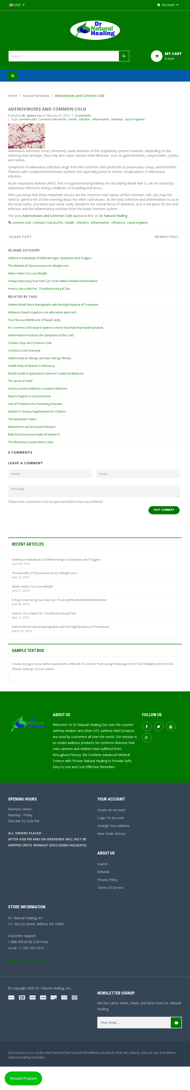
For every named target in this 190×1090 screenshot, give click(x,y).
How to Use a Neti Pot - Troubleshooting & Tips (39, 289)
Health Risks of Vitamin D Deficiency (31, 366)
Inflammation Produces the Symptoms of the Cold (40, 335)
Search (102, 864)
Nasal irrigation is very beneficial (29, 396)
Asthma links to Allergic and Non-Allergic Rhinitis (39, 358)
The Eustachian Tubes (22, 419)
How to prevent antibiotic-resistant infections (37, 389)
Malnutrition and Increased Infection (31, 427)
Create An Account (111, 810)
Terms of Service (110, 887)
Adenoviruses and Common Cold (47, 215)
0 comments (83, 116)
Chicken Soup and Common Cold (29, 343)
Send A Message (29, 960)
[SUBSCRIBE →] (176, 1022)
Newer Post (167, 237)
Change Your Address (113, 825)
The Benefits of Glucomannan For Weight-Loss (38, 266)
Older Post (20, 237)
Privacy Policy (107, 879)
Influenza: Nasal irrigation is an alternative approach (42, 312)
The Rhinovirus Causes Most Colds (30, 442)
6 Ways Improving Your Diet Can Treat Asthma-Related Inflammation (53, 281)
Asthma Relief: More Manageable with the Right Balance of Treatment (53, 305)
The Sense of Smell (20, 381)
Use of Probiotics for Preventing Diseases (35, 404)
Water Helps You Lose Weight (27, 273)
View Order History (111, 833)
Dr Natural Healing (113, 215)
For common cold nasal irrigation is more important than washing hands (55, 328)
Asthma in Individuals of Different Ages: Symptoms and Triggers (50, 258)
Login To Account (110, 818)
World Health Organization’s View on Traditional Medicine (46, 373)
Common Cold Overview (24, 351)
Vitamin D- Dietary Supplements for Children (37, 411)
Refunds (103, 872)
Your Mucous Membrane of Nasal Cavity (34, 320)
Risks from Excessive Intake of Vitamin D (34, 434)
